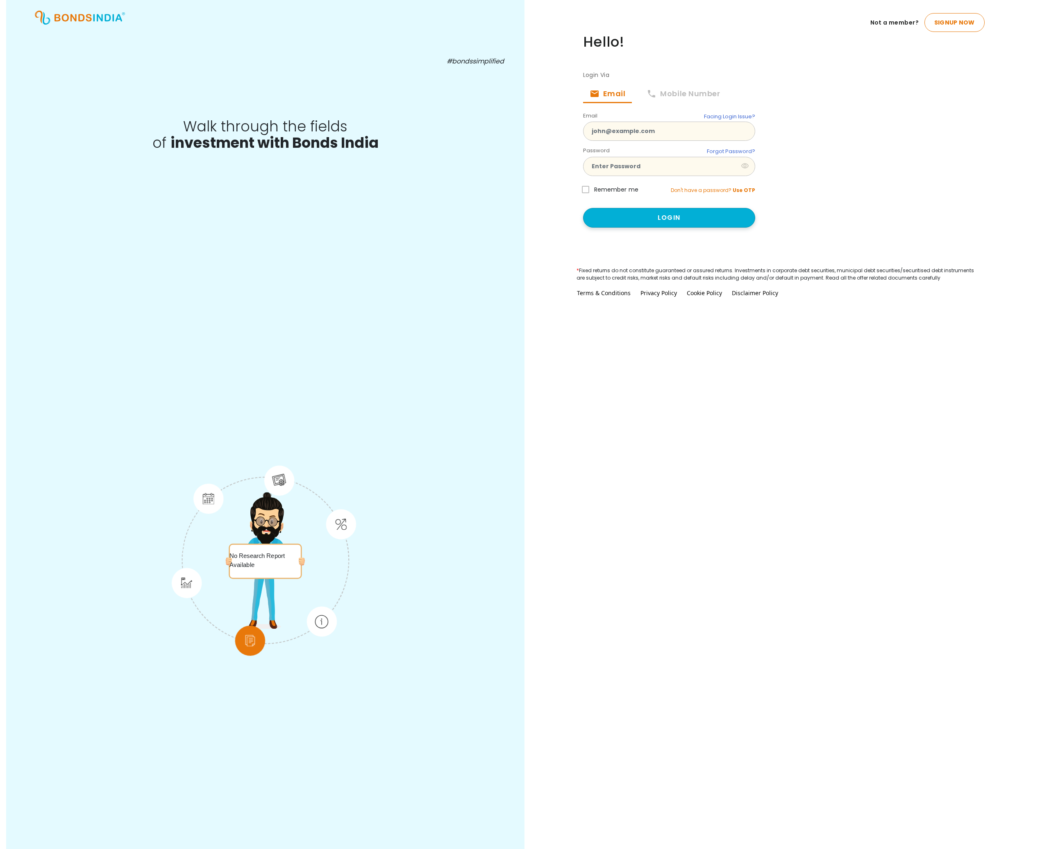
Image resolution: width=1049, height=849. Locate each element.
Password (596, 150)
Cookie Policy (704, 293)
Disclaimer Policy (755, 293)
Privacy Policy (658, 293)
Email (590, 116)
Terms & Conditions (604, 293)
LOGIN (669, 217)
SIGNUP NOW (954, 22)
